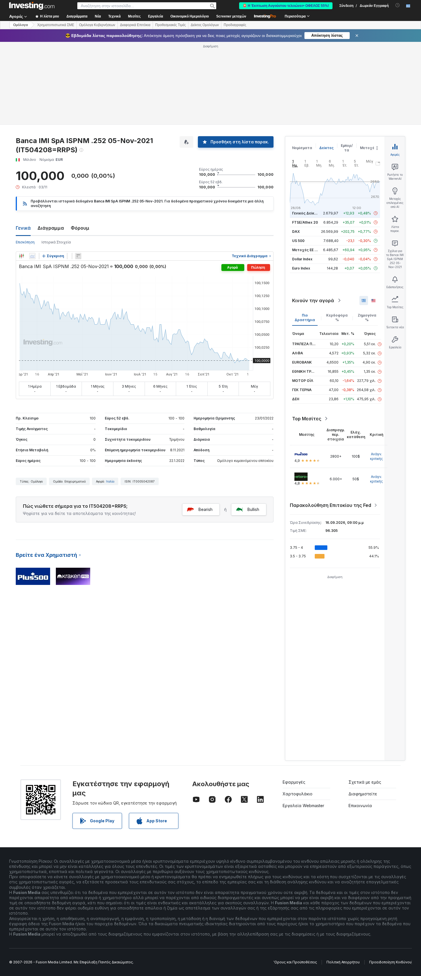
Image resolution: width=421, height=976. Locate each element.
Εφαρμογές (294, 782)
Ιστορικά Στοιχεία (56, 242)
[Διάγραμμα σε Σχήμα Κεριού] (21, 256)
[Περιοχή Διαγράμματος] (32, 256)
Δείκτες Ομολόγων (205, 25)
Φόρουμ (80, 228)
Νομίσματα (302, 148)
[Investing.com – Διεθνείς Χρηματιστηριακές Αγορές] (31, 6)
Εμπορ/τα (347, 147)
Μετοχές (368, 148)
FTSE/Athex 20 (305, 222)
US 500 (298, 241)
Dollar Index (302, 259)
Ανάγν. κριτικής (376, 456)
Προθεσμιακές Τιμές (170, 25)
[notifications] (397, 5)
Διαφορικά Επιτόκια (135, 25)
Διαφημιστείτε (363, 793)
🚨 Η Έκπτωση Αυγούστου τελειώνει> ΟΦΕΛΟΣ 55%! (286, 6)
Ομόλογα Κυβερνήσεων (97, 25)
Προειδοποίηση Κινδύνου (390, 962)
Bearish (205, 509)
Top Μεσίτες (306, 418)
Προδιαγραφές (235, 25)
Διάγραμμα (51, 228)
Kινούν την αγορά (313, 300)
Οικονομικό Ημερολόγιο (189, 16)
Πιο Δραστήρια (305, 317)
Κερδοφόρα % (337, 317)
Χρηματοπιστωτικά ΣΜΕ (55, 25)
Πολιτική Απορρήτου (343, 962)
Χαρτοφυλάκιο (297, 793)
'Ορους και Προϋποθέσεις (295, 962)
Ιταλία (110, 481)
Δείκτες (326, 148)
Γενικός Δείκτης (306, 213)
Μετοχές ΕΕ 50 (305, 250)
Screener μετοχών (231, 16)
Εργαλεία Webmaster (303, 805)
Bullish (253, 509)
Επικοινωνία (360, 805)
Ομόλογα (20, 25)
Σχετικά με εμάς (365, 782)
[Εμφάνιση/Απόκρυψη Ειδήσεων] (78, 256)
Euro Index (301, 268)
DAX (296, 231)
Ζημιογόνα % (367, 317)
